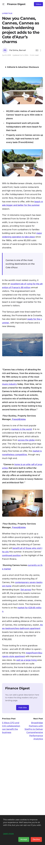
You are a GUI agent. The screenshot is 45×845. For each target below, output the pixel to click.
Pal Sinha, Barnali (17, 50)
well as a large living (26, 660)
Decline (36, 839)
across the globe (26, 440)
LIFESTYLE (7, 13)
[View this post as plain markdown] (37, 50)
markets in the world (21, 429)
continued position (11, 555)
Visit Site (22, 707)
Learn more (8, 833)
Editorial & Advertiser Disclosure (23, 67)
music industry (9, 384)
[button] (3, 4)
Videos (38, 4)
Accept (23, 839)
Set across (26, 589)
